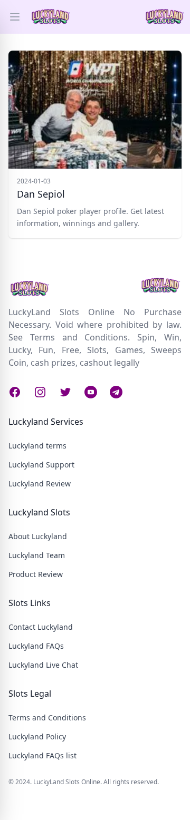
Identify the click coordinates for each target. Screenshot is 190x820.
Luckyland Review (39, 484)
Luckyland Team (36, 555)
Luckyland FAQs (36, 646)
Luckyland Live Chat (43, 665)
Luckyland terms (37, 446)
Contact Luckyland (40, 627)
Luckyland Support (41, 465)
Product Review (35, 574)
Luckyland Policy (37, 736)
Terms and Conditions (47, 717)
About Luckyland (37, 536)
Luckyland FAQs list (42, 755)
